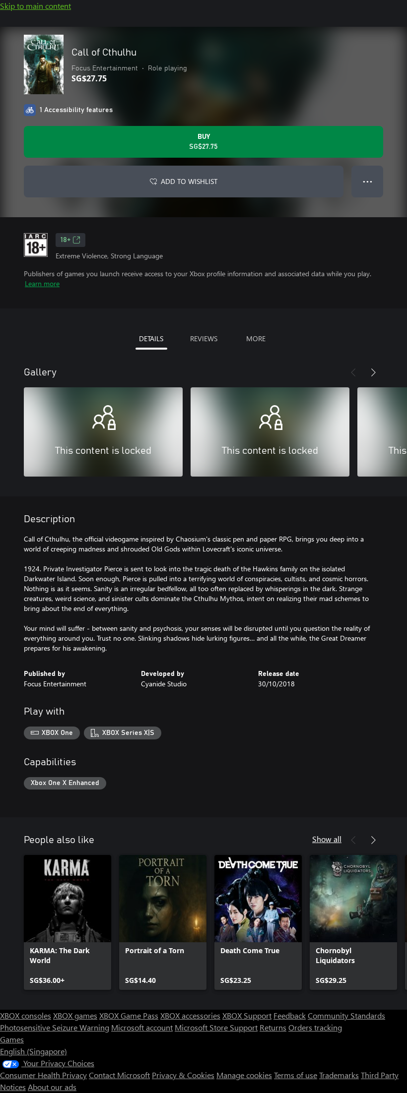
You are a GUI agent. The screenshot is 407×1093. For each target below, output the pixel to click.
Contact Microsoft (119, 1075)
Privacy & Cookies (183, 1075)
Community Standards (346, 1015)
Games (12, 1039)
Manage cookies (244, 1075)
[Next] (373, 372)
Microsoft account (142, 1027)
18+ (65, 240)
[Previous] (353, 372)
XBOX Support (246, 1015)
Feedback (289, 1015)
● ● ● (367, 181)
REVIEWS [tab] (203, 338)
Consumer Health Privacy (43, 1075)
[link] (67, 922)
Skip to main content (35, 5)
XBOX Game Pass (128, 1015)
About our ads (52, 1087)
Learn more (42, 283)
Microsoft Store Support (216, 1027)
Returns (273, 1027)
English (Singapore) (33, 1051)
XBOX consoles (25, 1015)
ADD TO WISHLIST (189, 181)
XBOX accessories (190, 1015)
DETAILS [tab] (151, 338)
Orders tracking (315, 1027)
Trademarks (339, 1075)
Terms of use (295, 1075)
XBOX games (75, 1015)
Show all (326, 839)
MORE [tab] (256, 338)
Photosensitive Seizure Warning (54, 1027)
